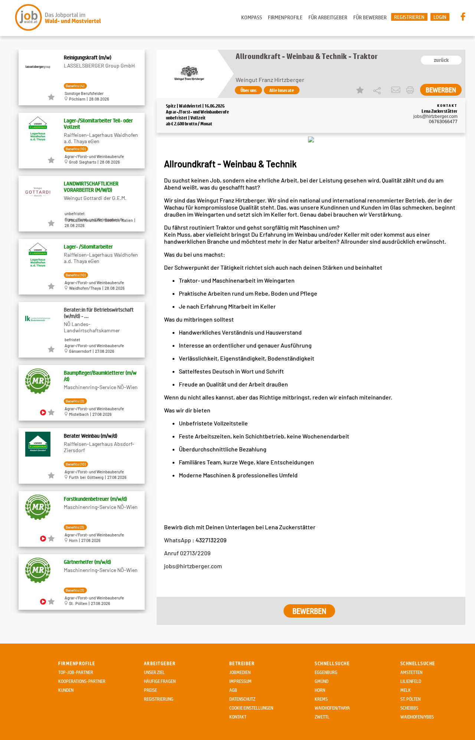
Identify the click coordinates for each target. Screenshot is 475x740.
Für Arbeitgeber (327, 17)
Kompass (251, 17)
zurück (441, 60)
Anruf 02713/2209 (187, 552)
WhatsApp (178, 539)
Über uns (248, 90)
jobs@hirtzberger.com (435, 116)
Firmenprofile (285, 17)
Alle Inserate (281, 90)
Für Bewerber (370, 17)
